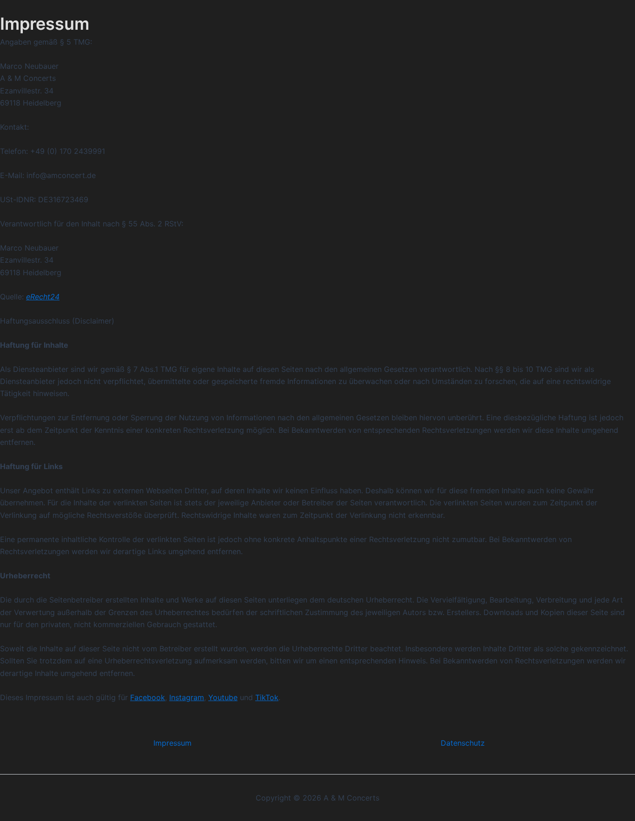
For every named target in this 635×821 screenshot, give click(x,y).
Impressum (172, 743)
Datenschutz (463, 743)
